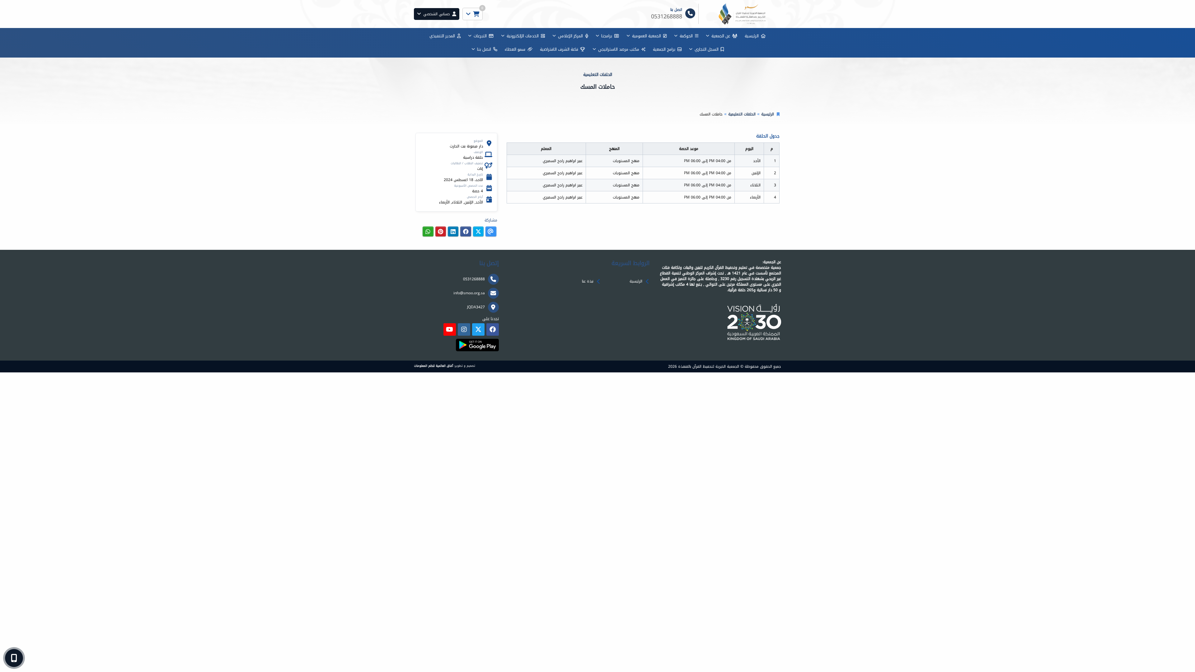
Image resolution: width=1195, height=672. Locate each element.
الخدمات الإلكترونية (523, 36)
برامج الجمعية (664, 49)
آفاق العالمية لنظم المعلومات (433, 366)
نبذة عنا (587, 281)
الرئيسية (752, 36)
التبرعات (480, 36)
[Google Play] (477, 345)
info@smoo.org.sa (469, 293)
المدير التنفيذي (442, 36)
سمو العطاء (515, 49)
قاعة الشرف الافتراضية (559, 49)
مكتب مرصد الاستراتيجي (618, 49)
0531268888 (474, 279)
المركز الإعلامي (570, 36)
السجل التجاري (707, 49)
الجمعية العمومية (646, 36)
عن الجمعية (720, 36)
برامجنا (606, 36)
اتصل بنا (484, 49)
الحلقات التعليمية (742, 114)
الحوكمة (686, 36)
